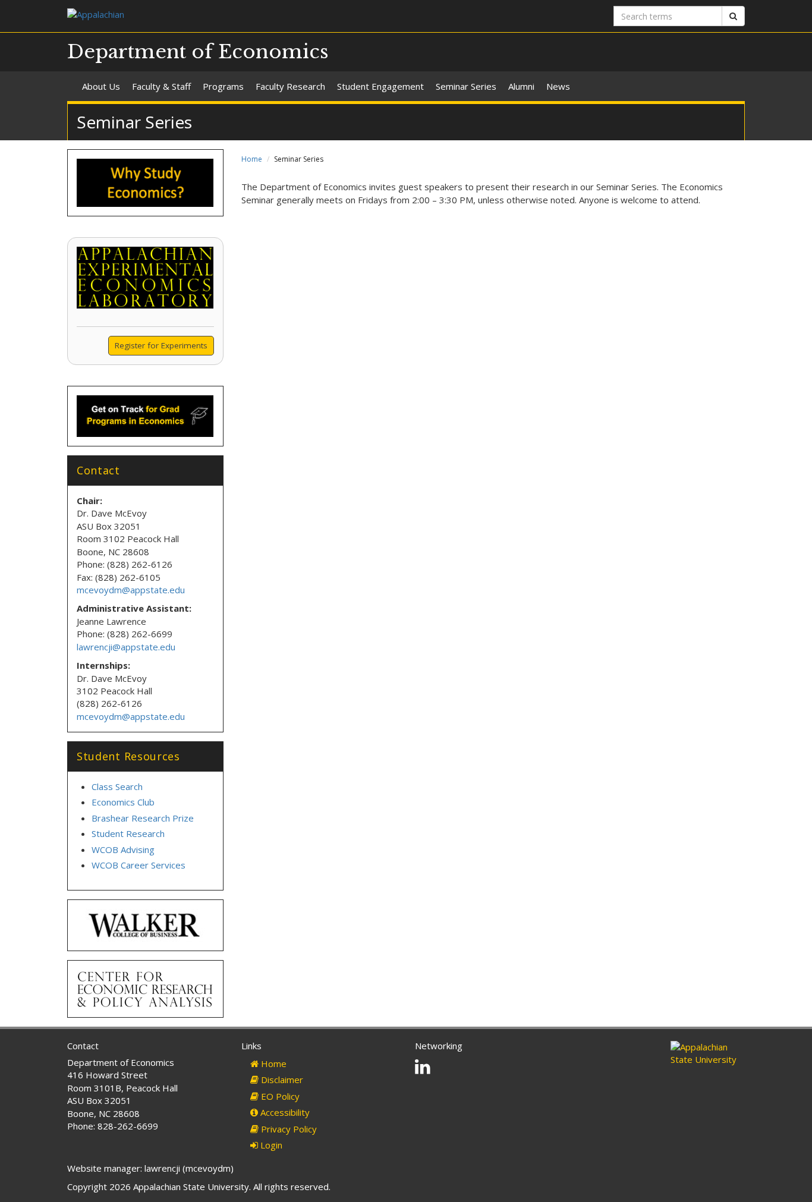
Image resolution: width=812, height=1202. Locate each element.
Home (251, 159)
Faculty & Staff (161, 86)
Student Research (128, 833)
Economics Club (123, 802)
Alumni (521, 86)
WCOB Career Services (138, 865)
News (558, 86)
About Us (101, 86)
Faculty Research (290, 86)
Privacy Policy (288, 1129)
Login (270, 1145)
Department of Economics (198, 52)
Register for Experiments (161, 345)
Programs (223, 86)
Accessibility (284, 1112)
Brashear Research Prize (143, 818)
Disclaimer (281, 1079)
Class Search (117, 786)
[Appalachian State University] (232, 15)
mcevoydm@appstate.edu (131, 590)
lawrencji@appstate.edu (126, 647)
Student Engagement (380, 86)
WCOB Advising (123, 849)
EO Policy (279, 1096)
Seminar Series (466, 86)
